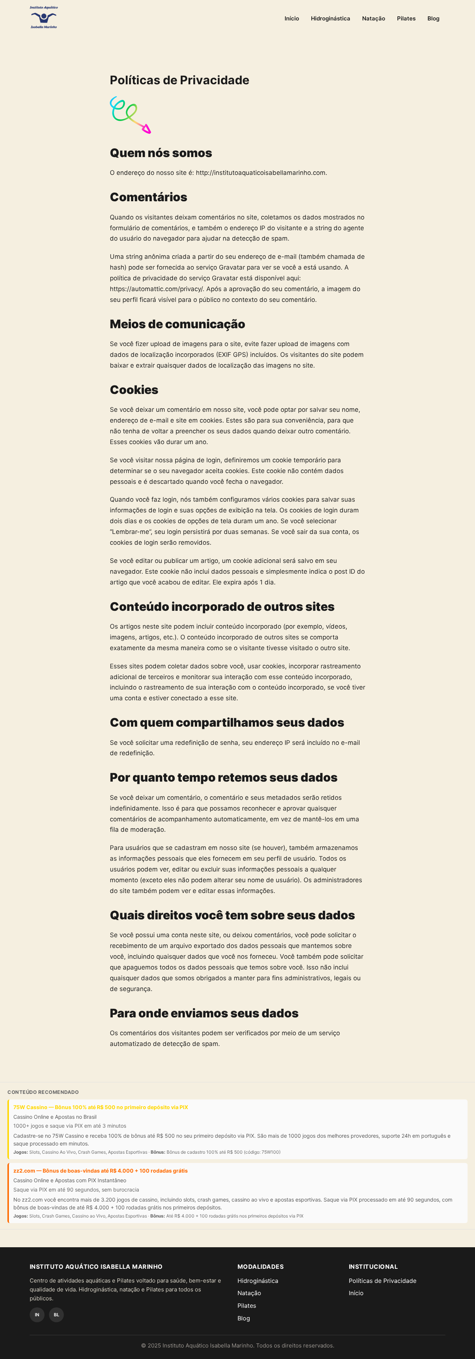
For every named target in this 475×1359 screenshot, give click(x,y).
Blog (433, 18)
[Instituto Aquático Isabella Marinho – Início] (44, 17)
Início (292, 18)
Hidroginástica (330, 18)
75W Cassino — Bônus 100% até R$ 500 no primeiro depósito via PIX (100, 1107)
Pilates (406, 18)
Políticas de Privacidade (382, 1280)
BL (56, 1314)
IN (37, 1314)
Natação (373, 18)
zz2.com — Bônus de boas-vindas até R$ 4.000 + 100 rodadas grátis (100, 1170)
